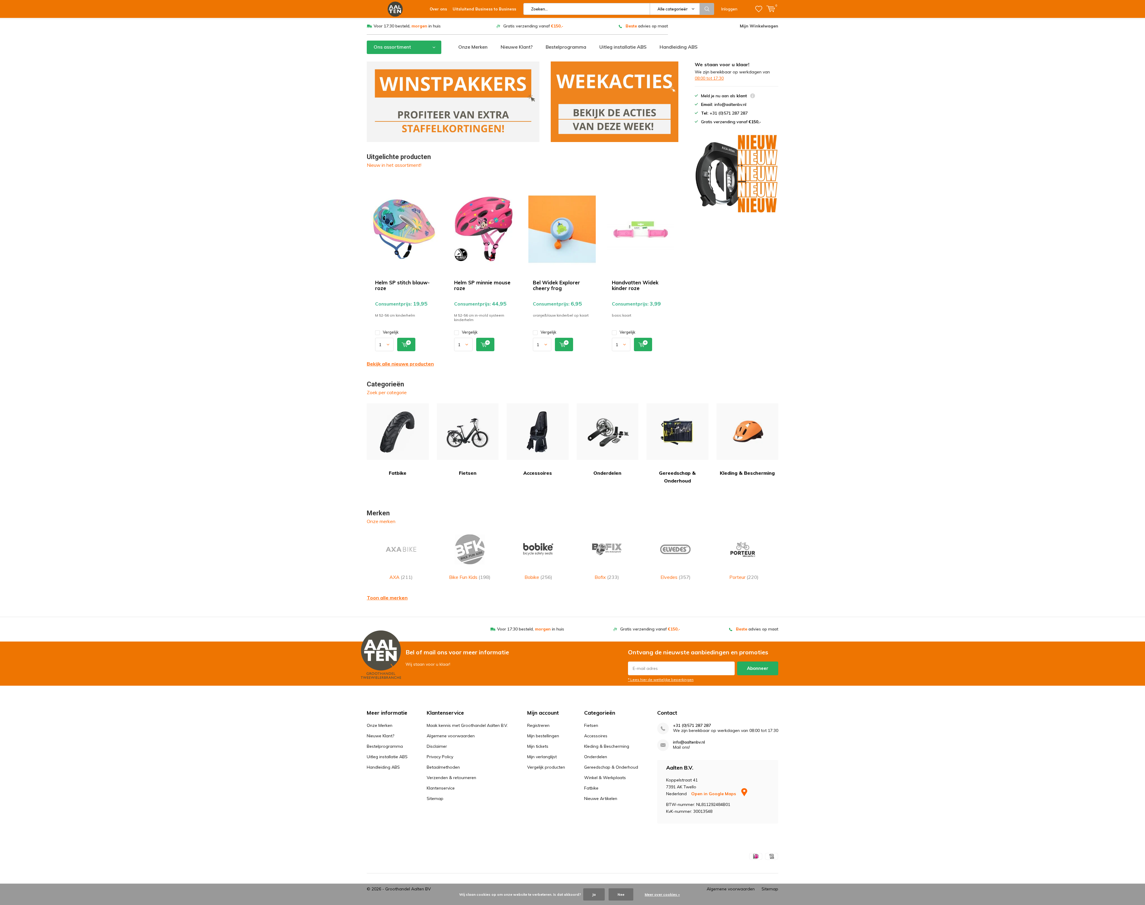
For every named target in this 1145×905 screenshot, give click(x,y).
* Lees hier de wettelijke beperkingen (661, 679)
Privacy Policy (440, 756)
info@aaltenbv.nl (689, 742)
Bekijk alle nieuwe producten (400, 364)
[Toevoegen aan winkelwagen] (406, 344)
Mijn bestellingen (543, 736)
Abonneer (757, 668)
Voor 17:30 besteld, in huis (407, 26)
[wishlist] (758, 9)
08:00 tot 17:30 (709, 78)
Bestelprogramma (566, 47)
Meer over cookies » (662, 894)
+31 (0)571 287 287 (692, 725)
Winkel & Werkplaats (605, 777)
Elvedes (675, 577)
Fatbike (397, 473)
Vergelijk (391, 332)
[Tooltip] (752, 96)
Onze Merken (473, 47)
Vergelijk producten (546, 767)
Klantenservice (441, 788)
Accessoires (537, 473)
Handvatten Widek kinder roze (635, 285)
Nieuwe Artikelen (600, 798)
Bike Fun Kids (470, 577)
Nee (621, 894)
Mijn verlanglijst (542, 756)
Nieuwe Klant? (517, 47)
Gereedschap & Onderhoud (677, 477)
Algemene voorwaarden (451, 736)
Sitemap (435, 798)
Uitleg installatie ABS (622, 47)
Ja (594, 894)
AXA (401, 577)
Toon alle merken (387, 598)
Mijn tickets (537, 746)
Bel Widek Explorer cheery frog (556, 285)
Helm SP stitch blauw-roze (402, 285)
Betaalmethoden (443, 767)
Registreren (538, 725)
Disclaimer (437, 746)
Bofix (607, 577)
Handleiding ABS (678, 47)
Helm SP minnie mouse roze (482, 285)
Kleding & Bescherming (747, 473)
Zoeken (707, 9)
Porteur (744, 577)
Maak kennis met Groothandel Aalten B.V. (467, 725)
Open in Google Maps (714, 793)
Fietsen (467, 473)
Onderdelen (607, 473)
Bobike (538, 577)
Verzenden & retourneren (451, 777)
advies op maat (647, 26)
